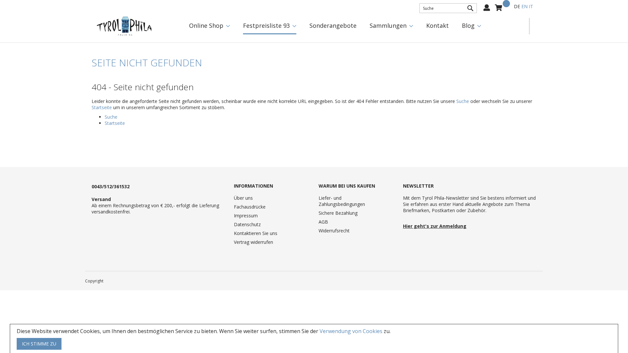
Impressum (246, 215)
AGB (323, 222)
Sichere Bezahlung (338, 213)
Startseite (102, 107)
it (531, 6)
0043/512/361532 (111, 186)
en (524, 6)
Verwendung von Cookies (351, 331)
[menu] (355, 26)
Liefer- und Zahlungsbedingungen (342, 201)
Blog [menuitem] (468, 25)
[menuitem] (209, 25)
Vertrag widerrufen (253, 242)
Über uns (243, 198)
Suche (462, 101)
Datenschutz (247, 224)
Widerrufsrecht (334, 230)
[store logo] (124, 26)
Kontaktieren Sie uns (255, 233)
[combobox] (448, 8)
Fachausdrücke (250, 207)
